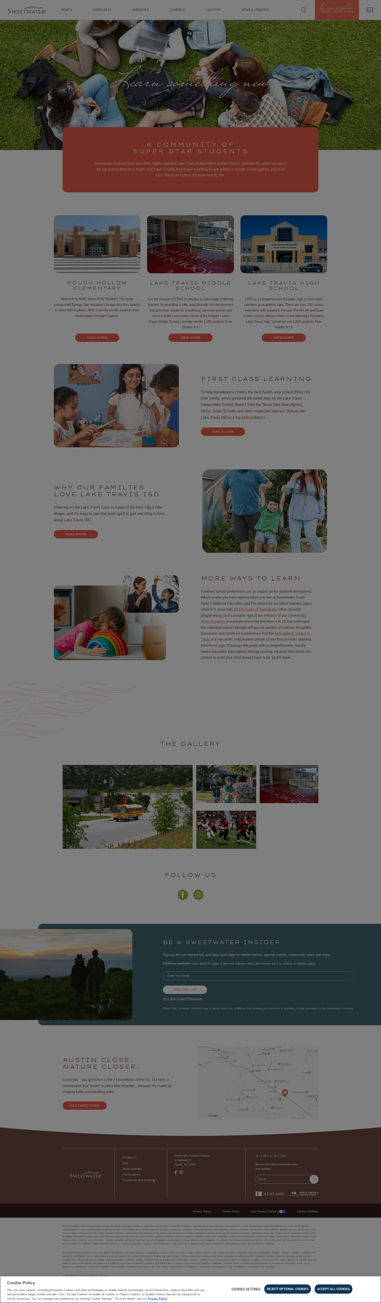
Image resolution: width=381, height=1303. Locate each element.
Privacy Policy (157, 1298)
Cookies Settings (246, 1289)
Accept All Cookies (333, 1289)
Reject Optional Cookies (287, 1289)
